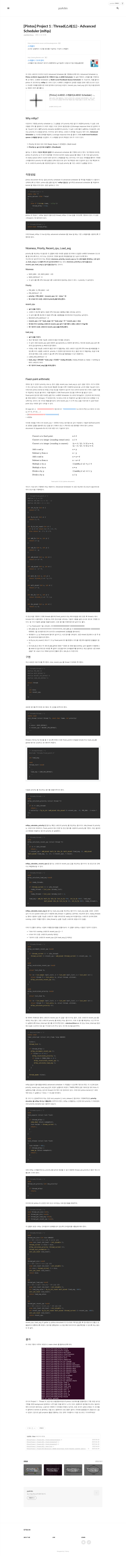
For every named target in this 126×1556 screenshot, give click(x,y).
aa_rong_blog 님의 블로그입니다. (36, 1494)
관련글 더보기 (98, 1461)
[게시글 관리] (34, 1428)
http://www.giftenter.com (36, 57)
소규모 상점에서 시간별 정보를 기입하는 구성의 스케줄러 (48, 49)
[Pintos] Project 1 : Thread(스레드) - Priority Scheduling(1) (42, 1444)
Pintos (33, 1436)
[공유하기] (32, 1428)
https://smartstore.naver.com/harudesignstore (42, 43)
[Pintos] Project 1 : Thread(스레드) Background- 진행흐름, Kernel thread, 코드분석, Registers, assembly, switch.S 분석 (57, 1448)
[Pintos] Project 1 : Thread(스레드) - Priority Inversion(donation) (43, 1440)
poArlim (30, 1491)
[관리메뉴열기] (122, 3)
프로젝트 (29, 1436)
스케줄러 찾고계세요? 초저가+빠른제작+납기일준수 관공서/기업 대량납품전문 (56, 63)
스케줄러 (31, 46)
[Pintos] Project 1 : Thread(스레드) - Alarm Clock (39, 1446)
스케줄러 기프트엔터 (36, 60)
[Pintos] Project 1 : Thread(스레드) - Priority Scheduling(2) (42, 1442)
